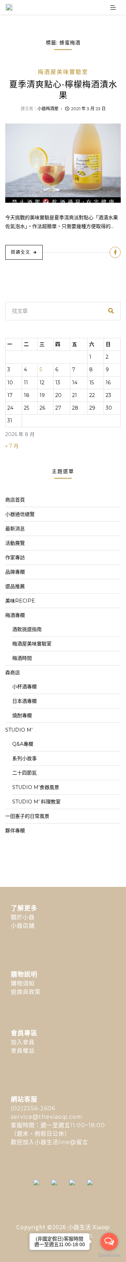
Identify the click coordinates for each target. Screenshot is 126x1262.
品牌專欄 (15, 572)
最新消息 (15, 528)
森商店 (12, 672)
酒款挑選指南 (27, 629)
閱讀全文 (20, 252)
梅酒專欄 (15, 615)
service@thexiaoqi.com (46, 1116)
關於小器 (23, 917)
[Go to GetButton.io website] (109, 1255)
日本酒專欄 (24, 701)
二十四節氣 (24, 773)
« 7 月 (12, 446)
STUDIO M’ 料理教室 (36, 802)
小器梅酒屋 (47, 108)
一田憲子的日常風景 (27, 816)
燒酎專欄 (22, 715)
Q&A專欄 (22, 744)
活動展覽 (15, 543)
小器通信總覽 (20, 514)
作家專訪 (15, 557)
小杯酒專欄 (24, 686)
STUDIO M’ (19, 730)
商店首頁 (15, 500)
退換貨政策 (26, 992)
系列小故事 (24, 758)
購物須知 (23, 983)
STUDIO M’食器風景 (35, 787)
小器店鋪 (23, 925)
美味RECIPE (20, 601)
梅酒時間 (22, 658)
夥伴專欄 (15, 830)
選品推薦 (15, 586)
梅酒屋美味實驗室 (63, 72)
